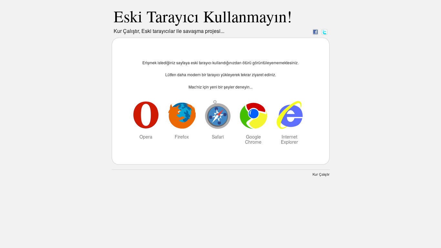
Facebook (315, 31)
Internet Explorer (289, 138)
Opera (145, 136)
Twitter (324, 31)
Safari (218, 136)
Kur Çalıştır (321, 174)
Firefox (182, 136)
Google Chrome (253, 138)
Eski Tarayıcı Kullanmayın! (203, 16)
